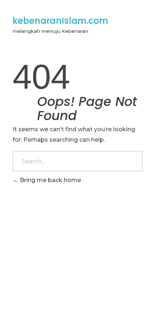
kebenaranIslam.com (60, 21)
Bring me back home (49, 180)
